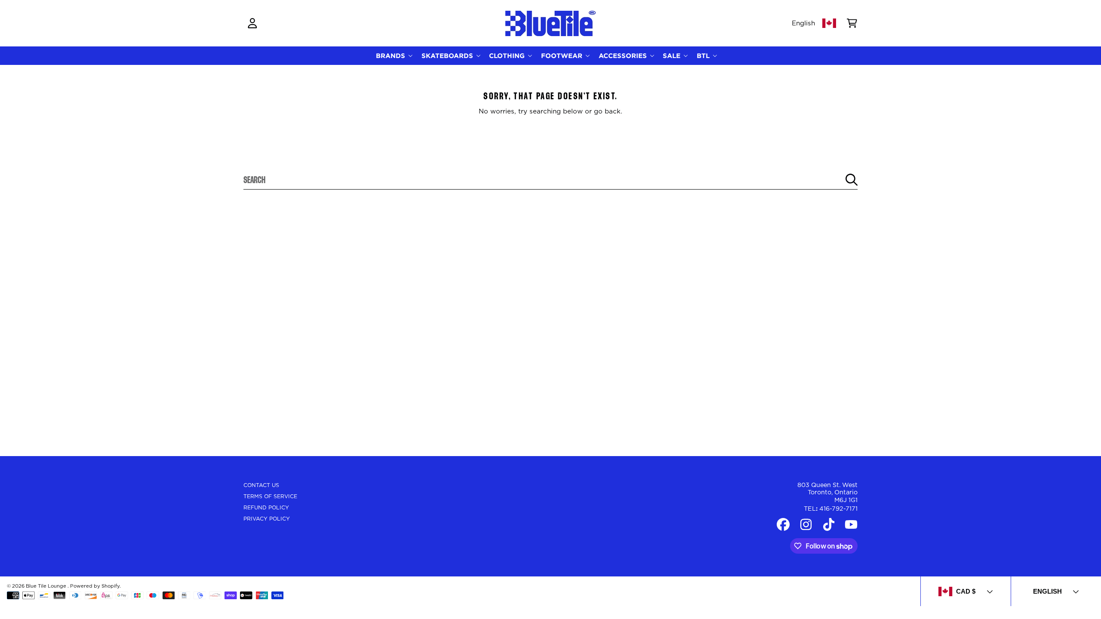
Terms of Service (270, 496)
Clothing (508, 55)
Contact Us (261, 485)
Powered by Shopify (95, 586)
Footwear (562, 55)
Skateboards (448, 55)
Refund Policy (266, 507)
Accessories (624, 55)
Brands (391, 55)
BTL (704, 55)
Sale (673, 55)
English (803, 23)
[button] (852, 23)
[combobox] (550, 180)
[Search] (851, 179)
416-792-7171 (838, 509)
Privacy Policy (266, 518)
